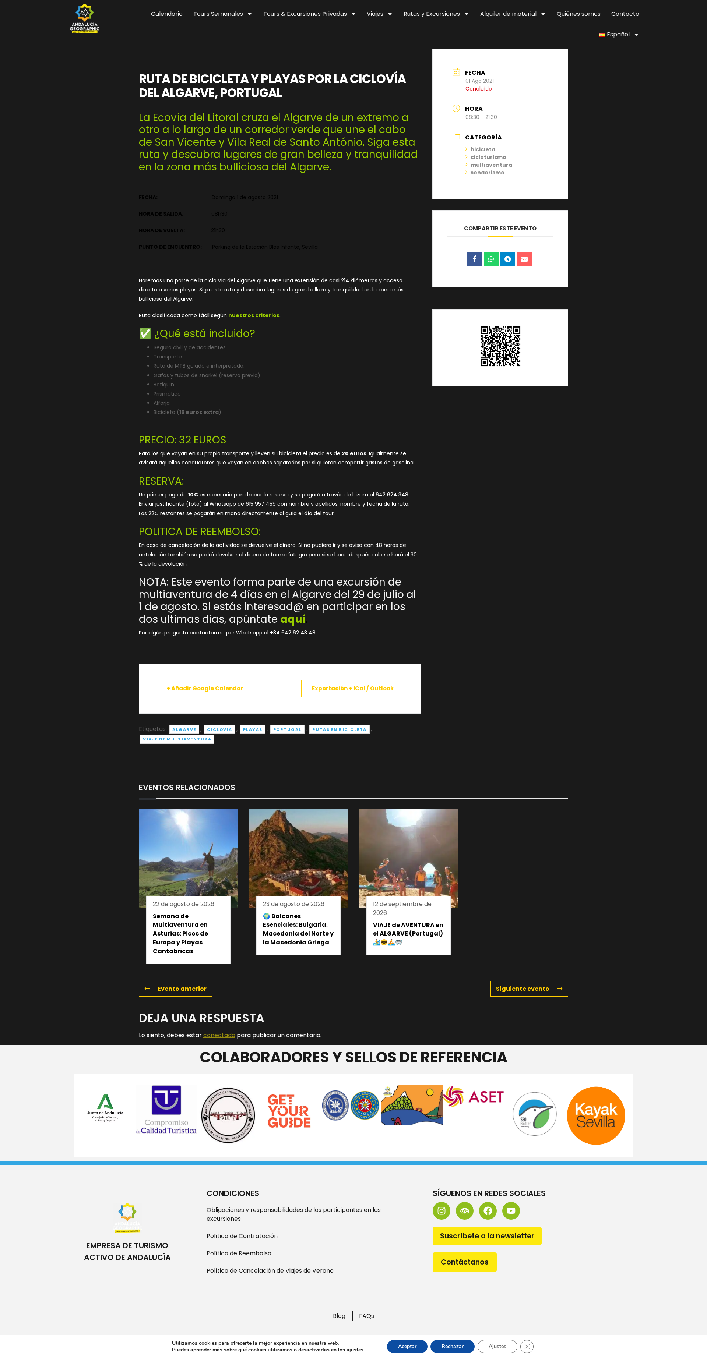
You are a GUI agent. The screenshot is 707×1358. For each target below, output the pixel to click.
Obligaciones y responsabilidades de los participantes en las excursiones (294, 1214)
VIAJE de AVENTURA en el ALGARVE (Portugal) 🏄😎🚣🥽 (408, 934)
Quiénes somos (579, 14)
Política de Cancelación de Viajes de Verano (270, 1270)
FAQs (366, 1316)
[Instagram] (441, 1211)
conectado (219, 1035)
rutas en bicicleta (339, 729)
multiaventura (491, 165)
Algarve (184, 729)
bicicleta (483, 149)
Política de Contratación (242, 1236)
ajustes (355, 1350)
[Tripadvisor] (465, 1211)
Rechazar (453, 1346)
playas (253, 729)
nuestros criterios (253, 315)
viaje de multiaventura (177, 739)
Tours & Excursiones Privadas (305, 14)
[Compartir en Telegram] (507, 259)
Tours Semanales (218, 14)
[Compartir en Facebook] (474, 259)
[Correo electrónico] (524, 259)
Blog (339, 1316)
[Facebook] (488, 1211)
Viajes (375, 14)
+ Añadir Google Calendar (204, 688)
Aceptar (407, 1346)
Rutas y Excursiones (432, 14)
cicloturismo (488, 157)
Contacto (625, 14)
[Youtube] (511, 1211)
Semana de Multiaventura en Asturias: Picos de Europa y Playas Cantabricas (180, 933)
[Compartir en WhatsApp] (491, 259)
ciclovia (219, 729)
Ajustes (497, 1346)
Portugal (287, 729)
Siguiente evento (522, 988)
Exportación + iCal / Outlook (353, 688)
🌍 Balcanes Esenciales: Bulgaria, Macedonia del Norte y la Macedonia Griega (298, 929)
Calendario (167, 14)
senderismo (487, 172)
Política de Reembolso (239, 1253)
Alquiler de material (508, 14)
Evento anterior (182, 988)
